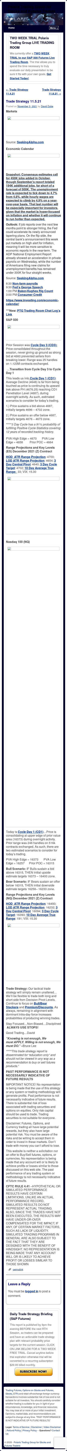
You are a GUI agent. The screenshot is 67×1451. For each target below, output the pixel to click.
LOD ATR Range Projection (25, 460)
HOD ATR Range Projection (26, 457)
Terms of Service (21, 1427)
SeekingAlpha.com (30, 142)
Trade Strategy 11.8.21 (51, 91)
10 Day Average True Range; (30, 470)
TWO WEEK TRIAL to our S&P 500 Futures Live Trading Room (32, 57)
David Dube (47, 106)
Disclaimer (36, 1427)
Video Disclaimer (52, 1427)
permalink (18, 1269)
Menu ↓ (54, 28)
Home (11, 27)
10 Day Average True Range (30, 917)
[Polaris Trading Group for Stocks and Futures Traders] (33, 19)
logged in (31, 1291)
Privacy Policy (30, 1430)
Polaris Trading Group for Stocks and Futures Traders (31, 9)
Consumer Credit (30, 294)
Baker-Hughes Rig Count (35, 291)
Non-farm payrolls (25, 283)
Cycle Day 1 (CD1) (30, 832)
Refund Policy (14, 1430)
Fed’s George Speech (27, 287)
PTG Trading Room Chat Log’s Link (33, 312)
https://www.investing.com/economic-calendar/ (32, 302)
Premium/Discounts (39, 1007)
